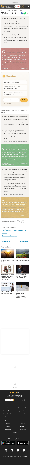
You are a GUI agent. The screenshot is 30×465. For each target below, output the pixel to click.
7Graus (11, 456)
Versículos (8, 408)
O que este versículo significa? (12, 82)
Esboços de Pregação (22, 411)
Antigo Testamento (8, 420)
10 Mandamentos (22, 408)
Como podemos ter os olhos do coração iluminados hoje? (12, 87)
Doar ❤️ (9, 400)
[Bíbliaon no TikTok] (12, 450)
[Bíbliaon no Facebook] (24, 450)
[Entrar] (22, 6)
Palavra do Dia (8, 417)
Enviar (24, 100)
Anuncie (15, 432)
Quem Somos (22, 429)
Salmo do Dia (22, 414)
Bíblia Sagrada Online (7, 7)
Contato (22, 426)
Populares (7, 423)
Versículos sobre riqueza (9, 236)
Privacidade (8, 429)
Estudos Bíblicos (7, 411)
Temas (8, 426)
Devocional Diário (22, 417)
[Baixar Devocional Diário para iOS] (23, 443)
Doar (17, 6)
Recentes (22, 423)
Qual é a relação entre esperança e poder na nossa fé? (13, 93)
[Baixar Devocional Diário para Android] (8, 443)
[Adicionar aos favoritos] (28, 13)
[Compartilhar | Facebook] (22, 13)
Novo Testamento (22, 420)
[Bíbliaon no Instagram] (18, 450)
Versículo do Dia (8, 414)
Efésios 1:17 (6, 241)
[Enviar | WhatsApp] (24, 13)
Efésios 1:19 (24, 241)
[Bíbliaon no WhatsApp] (6, 450)
